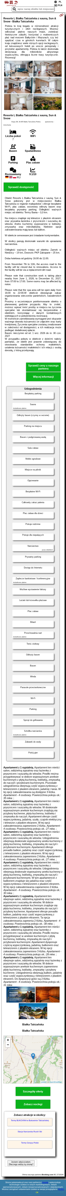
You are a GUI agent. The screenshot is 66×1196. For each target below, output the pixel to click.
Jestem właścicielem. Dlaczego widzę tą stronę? (21, 1163)
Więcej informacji (43, 376)
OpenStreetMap (55, 1082)
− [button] (8, 1045)
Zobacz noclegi (33, 1104)
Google (45, 1182)
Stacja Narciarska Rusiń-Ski (30, 1132)
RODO (61, 1189)
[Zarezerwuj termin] (61, 15)
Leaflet (43, 1082)
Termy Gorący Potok (30, 1143)
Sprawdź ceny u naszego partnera (43, 367)
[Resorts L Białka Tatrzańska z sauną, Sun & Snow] (18, 69)
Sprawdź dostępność (21, 187)
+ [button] (8, 1040)
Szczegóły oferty (33, 1091)
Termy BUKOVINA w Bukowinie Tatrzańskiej (30, 1120)
